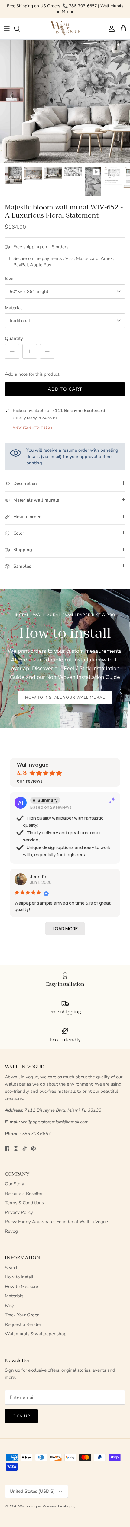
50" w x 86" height (29, 292)
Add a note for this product (32, 374)
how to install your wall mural (65, 697)
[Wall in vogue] (65, 29)
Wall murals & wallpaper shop (36, 1334)
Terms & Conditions (24, 1203)
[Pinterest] (33, 1148)
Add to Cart (65, 389)
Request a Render (23, 1324)
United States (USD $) (32, 1491)
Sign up (21, 1416)
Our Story (14, 1184)
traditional (20, 321)
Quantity (14, 338)
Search (12, 1268)
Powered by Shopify (59, 1506)
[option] (65, 101)
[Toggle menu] (6, 28)
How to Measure (21, 1287)
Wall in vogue (29, 1506)
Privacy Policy (19, 1212)
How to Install (19, 1277)
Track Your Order (22, 1315)
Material (13, 308)
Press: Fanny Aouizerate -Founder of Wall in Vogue (56, 1222)
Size (9, 279)
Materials (14, 1296)
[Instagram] (16, 1148)
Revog (11, 1231)
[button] (65, 928)
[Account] (110, 28)
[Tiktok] (24, 1148)
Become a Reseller (23, 1193)
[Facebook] (7, 1148)
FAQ (9, 1306)
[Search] (20, 28)
